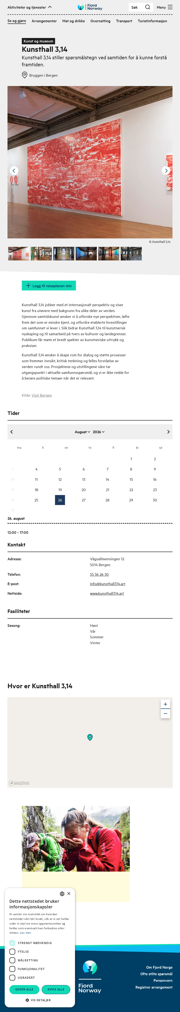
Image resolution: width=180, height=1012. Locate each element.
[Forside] (90, 976)
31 (12, 510)
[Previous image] (14, 170)
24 (13, 499)
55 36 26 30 (99, 574)
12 (60, 479)
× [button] (68, 893)
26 (60, 499)
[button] (39, 1000)
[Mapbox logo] (19, 783)
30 (155, 499)
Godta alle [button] (24, 989)
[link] (159, 967)
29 (131, 499)
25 (36, 499)
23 (155, 489)
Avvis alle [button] (56, 989)
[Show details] (90, 737)
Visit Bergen (42, 395)
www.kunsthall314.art (107, 593)
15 (131, 479)
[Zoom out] (165, 713)
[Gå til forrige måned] (12, 432)
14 (107, 479)
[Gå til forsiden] (90, 7)
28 (107, 499)
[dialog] (40, 947)
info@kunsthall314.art (107, 583)
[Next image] (165, 170)
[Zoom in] (165, 704)
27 (84, 499)
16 (155, 479)
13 (83, 479)
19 (60, 489)
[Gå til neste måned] (168, 432)
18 (36, 489)
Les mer (25, 933)
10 (13, 479)
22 (131, 489)
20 (84, 489)
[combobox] (62, 894)
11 (36, 479)
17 (12, 489)
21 (107, 489)
